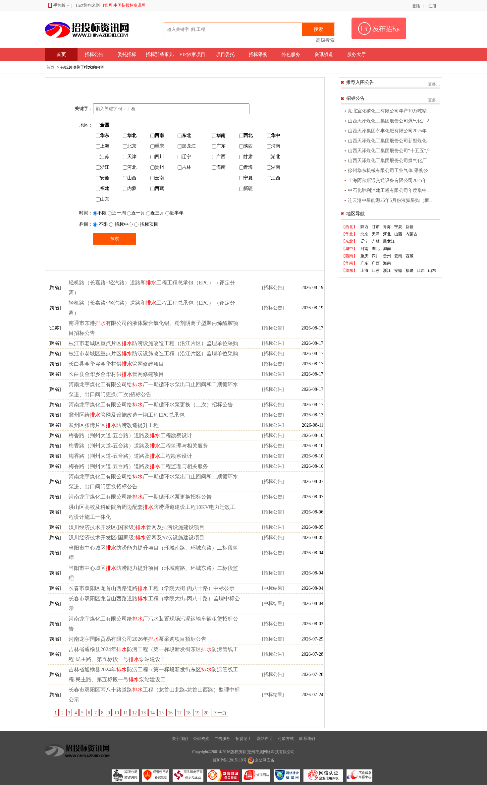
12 (134, 712)
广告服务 (222, 738)
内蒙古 (411, 234)
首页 (61, 54)
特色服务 (291, 54)
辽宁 (186, 156)
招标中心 (123, 224)
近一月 (138, 213)
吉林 (186, 167)
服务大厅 (356, 54)
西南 (159, 135)
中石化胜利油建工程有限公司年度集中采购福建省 (391, 190)
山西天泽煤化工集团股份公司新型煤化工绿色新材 (391, 140)
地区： (86, 125)
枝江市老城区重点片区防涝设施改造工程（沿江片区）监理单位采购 (153, 343)
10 (116, 712)
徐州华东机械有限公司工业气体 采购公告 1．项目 (391, 170)
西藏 (159, 188)
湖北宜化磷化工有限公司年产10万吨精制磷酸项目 (391, 110)
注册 (432, 6)
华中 (275, 135)
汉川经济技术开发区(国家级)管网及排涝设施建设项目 (136, 527)
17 (179, 712)
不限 (102, 213)
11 (125, 712)
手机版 (59, 5)
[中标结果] (273, 588)
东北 (186, 135)
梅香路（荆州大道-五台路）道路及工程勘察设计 (130, 435)
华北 (131, 135)
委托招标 (127, 54)
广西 (221, 156)
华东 (104, 135)
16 (170, 712)
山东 (104, 199)
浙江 (104, 167)
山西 (131, 177)
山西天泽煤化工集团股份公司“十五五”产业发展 (391, 150)
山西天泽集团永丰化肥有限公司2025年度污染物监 (391, 130)
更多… (434, 84)
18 (188, 712)
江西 (275, 177)
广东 (221, 146)
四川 (159, 156)
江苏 (104, 156)
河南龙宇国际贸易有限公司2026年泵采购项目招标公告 (137, 639)
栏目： (86, 224)
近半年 (177, 213)
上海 (104, 146)
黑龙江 (189, 146)
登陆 (416, 6)
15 (161, 712)
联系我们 (307, 738)
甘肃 (248, 156)
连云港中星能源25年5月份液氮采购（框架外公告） (391, 200)
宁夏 (248, 177)
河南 (275, 146)
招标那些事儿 (160, 54)
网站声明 (265, 738)
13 (143, 712)
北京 (131, 146)
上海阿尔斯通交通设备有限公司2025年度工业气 (391, 180)
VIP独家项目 (192, 54)
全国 (104, 124)
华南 (221, 135)
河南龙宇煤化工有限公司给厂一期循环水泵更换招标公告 (140, 497)
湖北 (275, 156)
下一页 (220, 712)
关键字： (84, 108)
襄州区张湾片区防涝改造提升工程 (114, 425)
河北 (131, 167)
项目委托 (225, 54)
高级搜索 (325, 40)
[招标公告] (273, 287)
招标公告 (94, 54)
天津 (131, 156)
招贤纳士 (243, 738)
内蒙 (131, 188)
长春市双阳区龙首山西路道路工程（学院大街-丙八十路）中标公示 (152, 588)
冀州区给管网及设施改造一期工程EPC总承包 (127, 415)
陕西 (248, 146)
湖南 (275, 167)
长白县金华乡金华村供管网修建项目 (116, 364)
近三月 (157, 213)
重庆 (159, 146)
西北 (248, 135)
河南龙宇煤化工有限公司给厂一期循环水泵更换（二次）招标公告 (151, 404)
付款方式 (286, 738)
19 (197, 712)
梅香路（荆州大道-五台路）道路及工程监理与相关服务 (138, 446)
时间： (86, 213)
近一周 (119, 213)
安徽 (104, 177)
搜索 (318, 29)
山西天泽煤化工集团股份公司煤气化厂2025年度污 (391, 120)
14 (152, 712)
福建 (104, 188)
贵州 (159, 167)
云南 (159, 177)
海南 (221, 167)
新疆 (248, 188)
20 (206, 712)
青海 (248, 167)
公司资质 (201, 738)
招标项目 (148, 224)
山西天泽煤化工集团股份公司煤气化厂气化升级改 (391, 160)
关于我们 (180, 738)
